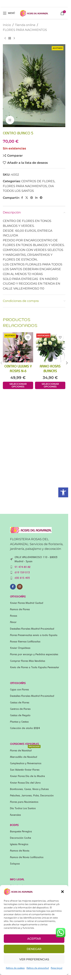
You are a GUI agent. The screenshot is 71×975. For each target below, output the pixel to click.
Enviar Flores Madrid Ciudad (26, 602)
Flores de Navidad (25, 749)
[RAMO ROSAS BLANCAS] (50, 347)
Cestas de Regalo (20, 715)
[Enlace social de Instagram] (20, 587)
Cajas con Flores (19, 689)
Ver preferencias (34, 959)
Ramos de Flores (20, 609)
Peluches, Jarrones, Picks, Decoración (32, 795)
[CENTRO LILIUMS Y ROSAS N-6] (18, 347)
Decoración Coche (20, 837)
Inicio (7, 25)
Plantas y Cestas (19, 721)
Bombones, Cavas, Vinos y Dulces (29, 789)
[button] (63, 492)
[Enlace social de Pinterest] (31, 197)
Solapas (15, 863)
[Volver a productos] (9, 38)
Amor (13, 622)
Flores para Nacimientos (24, 801)
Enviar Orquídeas (20, 647)
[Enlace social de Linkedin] (36, 197)
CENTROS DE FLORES (38, 181)
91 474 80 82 (22, 566)
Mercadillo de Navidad (23, 756)
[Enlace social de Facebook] (22, 197)
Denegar (34, 949)
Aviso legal (56, 968)
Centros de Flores (20, 708)
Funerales (15, 814)
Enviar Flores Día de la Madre (27, 776)
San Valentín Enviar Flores (24, 769)
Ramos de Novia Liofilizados (26, 857)
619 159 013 (22, 572)
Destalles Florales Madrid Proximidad (32, 628)
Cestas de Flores (19, 702)
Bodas (14, 824)
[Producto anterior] (5, 38)
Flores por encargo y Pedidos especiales (34, 654)
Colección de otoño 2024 (25, 728)
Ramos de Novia (19, 850)
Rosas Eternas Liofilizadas (25, 641)
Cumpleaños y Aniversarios (25, 763)
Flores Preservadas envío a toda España (33, 635)
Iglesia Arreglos (19, 844)
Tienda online (25, 25)
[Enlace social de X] (26, 197)
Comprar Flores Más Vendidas (27, 660)
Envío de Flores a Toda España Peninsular (34, 667)
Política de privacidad (38, 968)
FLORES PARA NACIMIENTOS (25, 30)
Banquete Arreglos (21, 831)
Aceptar (34, 938)
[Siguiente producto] (14, 38)
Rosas (13, 615)
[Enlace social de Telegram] (41, 197)
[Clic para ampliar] (10, 120)
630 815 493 (22, 577)
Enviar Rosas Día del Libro (25, 782)
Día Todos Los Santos (23, 808)
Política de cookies (15, 968)
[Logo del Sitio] (34, 13)
